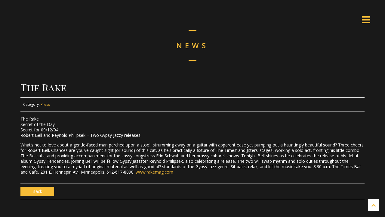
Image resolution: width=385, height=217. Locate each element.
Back (37, 191)
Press (45, 104)
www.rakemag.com (154, 172)
